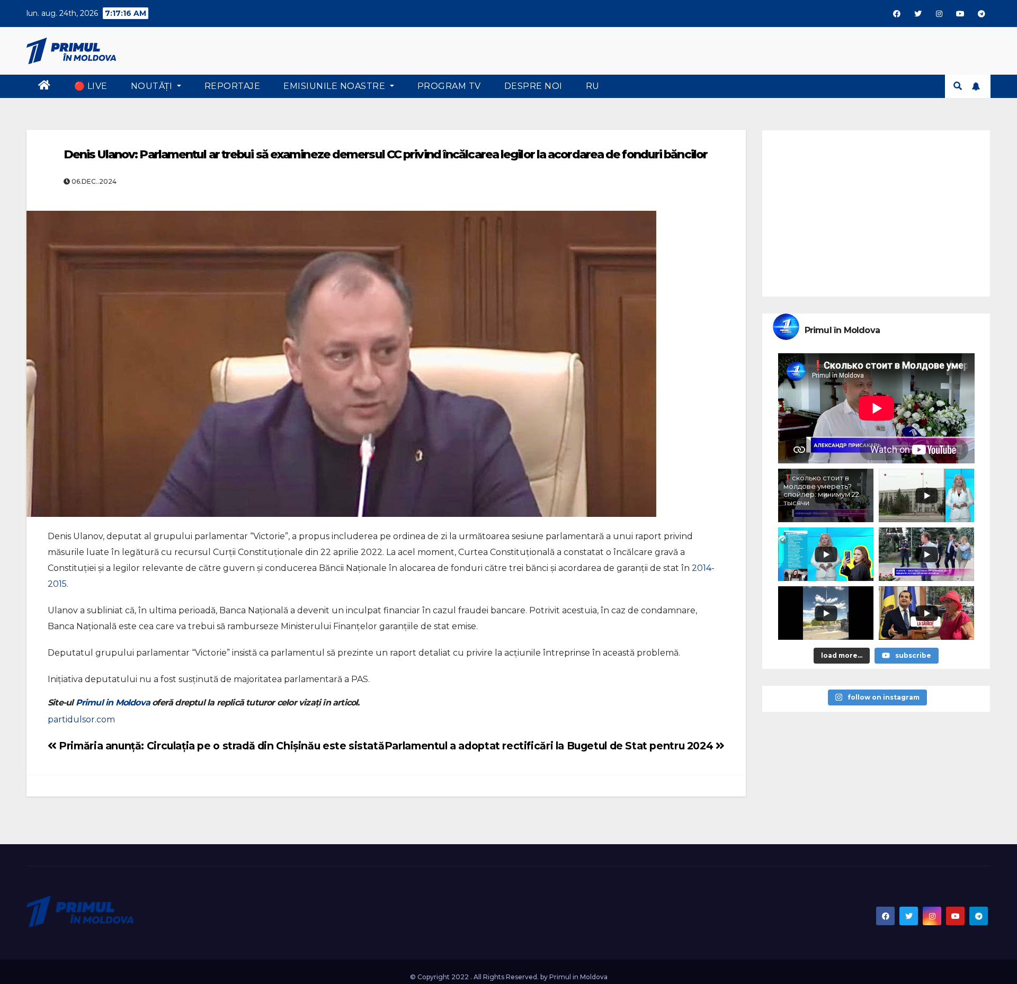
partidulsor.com (81, 719)
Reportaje (232, 86)
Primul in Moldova (113, 702)
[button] (957, 86)
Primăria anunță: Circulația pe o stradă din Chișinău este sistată (220, 745)
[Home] (44, 86)
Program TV (449, 86)
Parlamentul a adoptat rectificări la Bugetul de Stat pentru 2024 (550, 745)
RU (593, 86)
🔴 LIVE (91, 86)
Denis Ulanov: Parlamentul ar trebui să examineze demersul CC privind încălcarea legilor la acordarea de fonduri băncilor (385, 154)
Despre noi (533, 86)
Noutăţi (153, 86)
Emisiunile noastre (335, 86)
